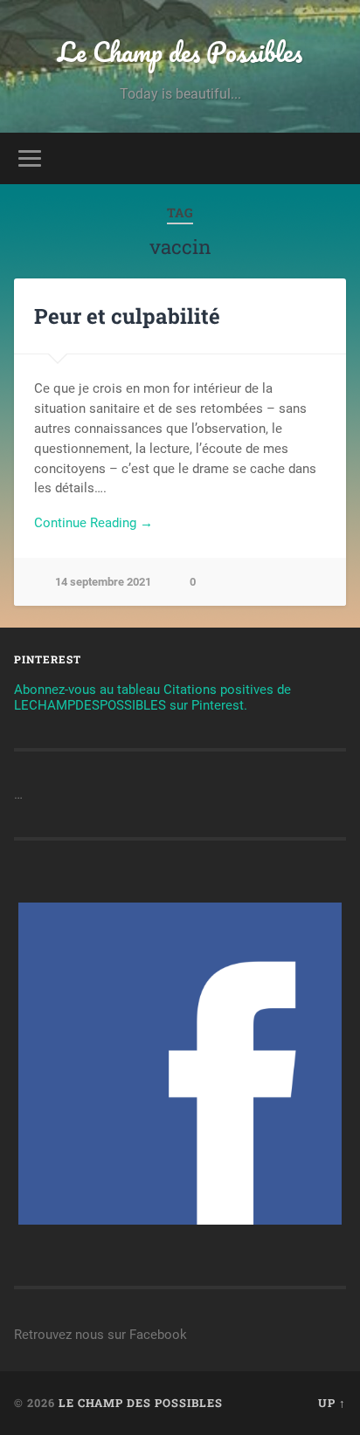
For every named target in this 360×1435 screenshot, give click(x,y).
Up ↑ (332, 1403)
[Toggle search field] (331, 158)
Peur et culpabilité (127, 316)
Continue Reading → (93, 523)
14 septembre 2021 (103, 581)
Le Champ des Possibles (180, 52)
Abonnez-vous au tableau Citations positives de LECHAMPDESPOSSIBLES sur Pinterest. (152, 697)
